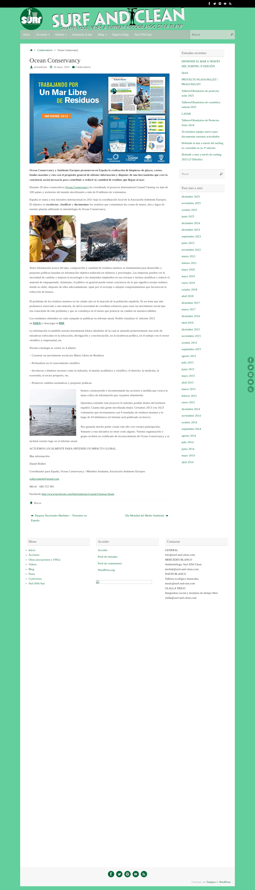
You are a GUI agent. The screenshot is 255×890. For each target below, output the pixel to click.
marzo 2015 (189, 389)
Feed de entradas (107, 556)
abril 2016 (188, 322)
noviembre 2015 (191, 335)
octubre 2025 (189, 209)
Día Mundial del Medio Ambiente (145, 515)
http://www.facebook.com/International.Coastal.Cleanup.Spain (78, 494)
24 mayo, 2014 (61, 67)
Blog (31, 569)
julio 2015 (188, 362)
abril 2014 (188, 462)
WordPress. (225, 882)
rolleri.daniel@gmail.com (44, 478)
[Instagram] (220, 3)
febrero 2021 (189, 263)
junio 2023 (188, 242)
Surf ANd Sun (37, 583)
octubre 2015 (189, 342)
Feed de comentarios (110, 563)
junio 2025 (188, 216)
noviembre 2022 (191, 249)
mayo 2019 (188, 276)
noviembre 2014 (191, 415)
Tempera (211, 882)
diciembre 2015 (191, 329)
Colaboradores (44, 50)
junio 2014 (188, 448)
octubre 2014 (189, 422)
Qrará (185, 72)
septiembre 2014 (191, 428)
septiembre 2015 (191, 349)
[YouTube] (225, 3)
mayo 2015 (188, 375)
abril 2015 (188, 382)
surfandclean (40, 67)
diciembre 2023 (191, 229)
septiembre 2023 (191, 236)
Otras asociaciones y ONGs (44, 559)
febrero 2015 (189, 395)
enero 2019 (188, 282)
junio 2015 (188, 369)
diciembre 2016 (191, 316)
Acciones (34, 554)
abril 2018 (188, 296)
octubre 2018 (189, 289)
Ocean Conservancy (77, 187)
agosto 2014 (189, 435)
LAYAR (186, 113)
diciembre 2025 (191, 196)
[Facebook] (209, 3)
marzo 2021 (189, 256)
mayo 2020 (188, 269)
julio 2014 (188, 442)
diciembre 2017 (191, 302)
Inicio (32, 550)
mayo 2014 (188, 455)
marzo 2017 (189, 309)
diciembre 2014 (191, 409)
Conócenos (35, 578)
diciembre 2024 (191, 223)
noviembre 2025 (191, 203)
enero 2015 (188, 402)
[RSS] (230, 3)
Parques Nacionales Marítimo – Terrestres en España (59, 518)
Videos (33, 564)
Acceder (103, 550)
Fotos (32, 573)
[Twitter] (214, 3)
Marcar (37, 503)
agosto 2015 (189, 355)
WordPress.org (106, 569)
